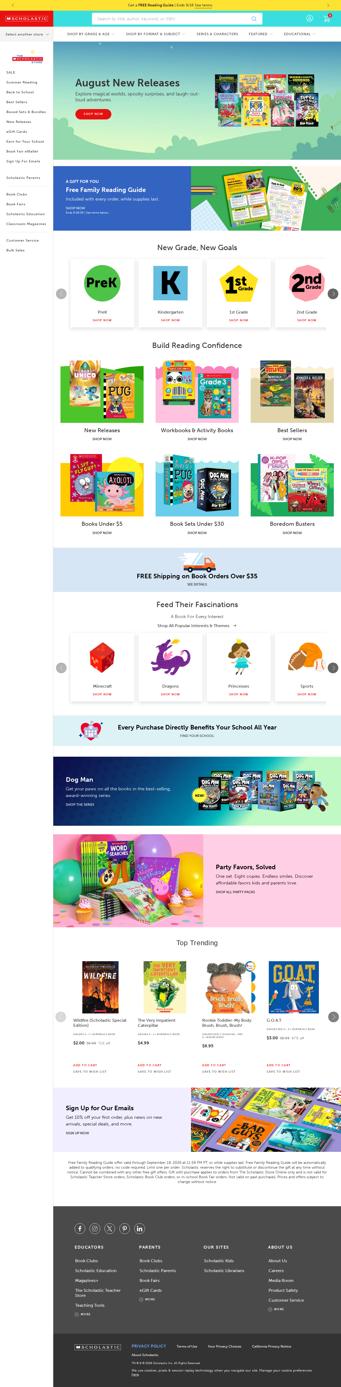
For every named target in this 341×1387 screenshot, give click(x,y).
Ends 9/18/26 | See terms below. (87, 212)
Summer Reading (22, 82)
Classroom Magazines (26, 224)
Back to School (20, 92)
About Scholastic (145, 1355)
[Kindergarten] (170, 283)
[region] (197, 1017)
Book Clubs (16, 194)
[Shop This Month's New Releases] (266, 100)
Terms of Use (187, 1346)
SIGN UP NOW (77, 1133)
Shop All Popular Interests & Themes (193, 625)
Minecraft (102, 686)
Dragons (170, 686)
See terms (203, 5)
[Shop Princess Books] (238, 657)
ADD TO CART (85, 1065)
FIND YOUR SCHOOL (197, 736)
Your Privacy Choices (224, 1346)
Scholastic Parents (23, 178)
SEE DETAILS (197, 584)
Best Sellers (16, 102)
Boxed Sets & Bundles (26, 112)
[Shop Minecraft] (102, 657)
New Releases (18, 122)
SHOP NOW (75, 208)
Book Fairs (16, 204)
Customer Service (22, 240)
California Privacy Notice (271, 1346)
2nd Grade (307, 312)
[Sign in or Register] (309, 19)
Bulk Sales (15, 250)
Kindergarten (171, 312)
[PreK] (102, 283)
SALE (10, 72)
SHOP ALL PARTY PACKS (235, 892)
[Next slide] (333, 293)
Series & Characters (217, 34)
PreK (102, 312)
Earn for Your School (25, 141)
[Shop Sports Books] (307, 657)
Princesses (238, 686)
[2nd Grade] (307, 283)
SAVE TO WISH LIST (90, 1071)
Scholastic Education (25, 214)
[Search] (253, 19)
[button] (60, 1017)
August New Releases (127, 83)
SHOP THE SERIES (80, 805)
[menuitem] (91, 34)
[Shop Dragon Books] (170, 657)
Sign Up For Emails (23, 161)
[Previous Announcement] (7, 5)
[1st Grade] (238, 283)
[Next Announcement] (333, 5)
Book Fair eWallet (22, 151)
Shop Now (102, 320)
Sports (307, 686)
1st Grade (238, 312)
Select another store (25, 34)
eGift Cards (16, 132)
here (135, 1374)
